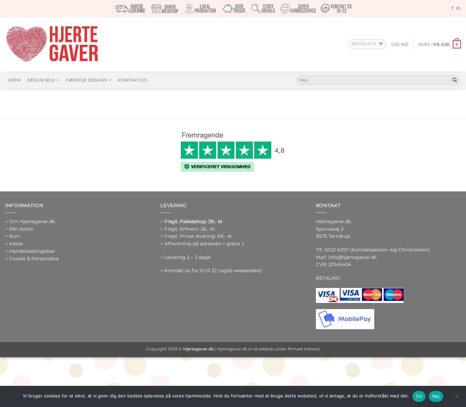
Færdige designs (86, 80)
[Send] (455, 80)
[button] (399, 44)
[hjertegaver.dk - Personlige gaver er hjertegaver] (52, 44)
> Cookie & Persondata (32, 258)
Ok (419, 396)
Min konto (21, 229)
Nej (436, 396)
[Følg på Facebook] (452, 8)
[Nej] (457, 398)
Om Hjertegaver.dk (32, 221)
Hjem (14, 80)
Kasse (16, 243)
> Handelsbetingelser (30, 251)
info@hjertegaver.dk (352, 257)
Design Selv (41, 80)
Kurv (14, 236)
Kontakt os (132, 80)
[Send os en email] (458, 8)
